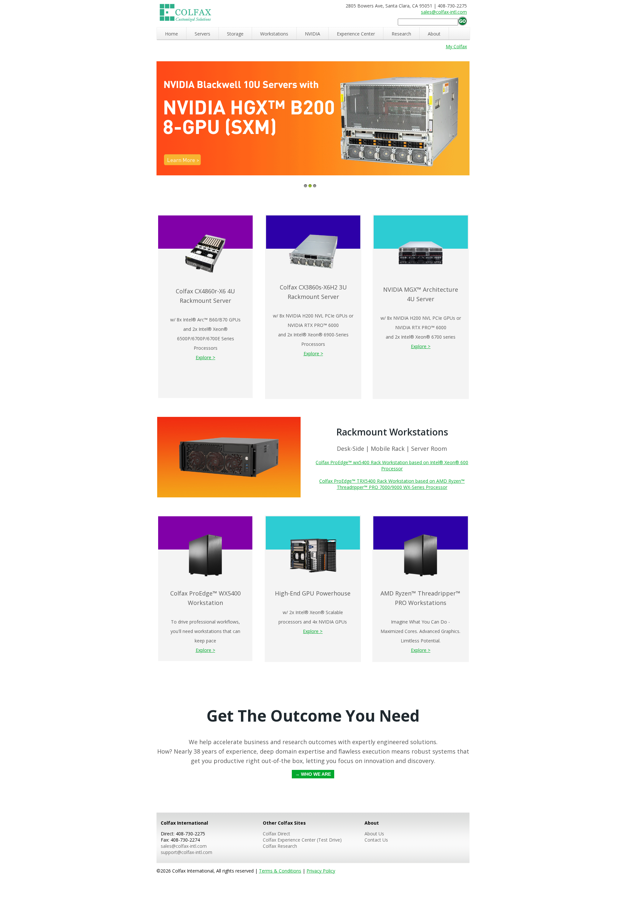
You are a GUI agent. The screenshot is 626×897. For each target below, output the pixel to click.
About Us (374, 834)
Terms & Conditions (280, 871)
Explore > (205, 357)
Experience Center (356, 34)
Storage (235, 34)
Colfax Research (280, 846)
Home (171, 34)
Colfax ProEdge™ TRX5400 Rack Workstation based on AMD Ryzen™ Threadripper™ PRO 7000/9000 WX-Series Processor (392, 484)
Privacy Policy (320, 871)
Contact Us (376, 840)
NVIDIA (312, 34)
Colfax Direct (276, 834)
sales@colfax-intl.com (444, 12)
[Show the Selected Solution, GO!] (462, 22)
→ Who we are (313, 774)
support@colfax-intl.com (186, 852)
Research (401, 34)
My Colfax (456, 46)
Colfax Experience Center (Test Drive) (302, 840)
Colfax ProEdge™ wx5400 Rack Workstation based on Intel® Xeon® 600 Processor (392, 465)
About (434, 34)
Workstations (274, 34)
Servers (202, 34)
